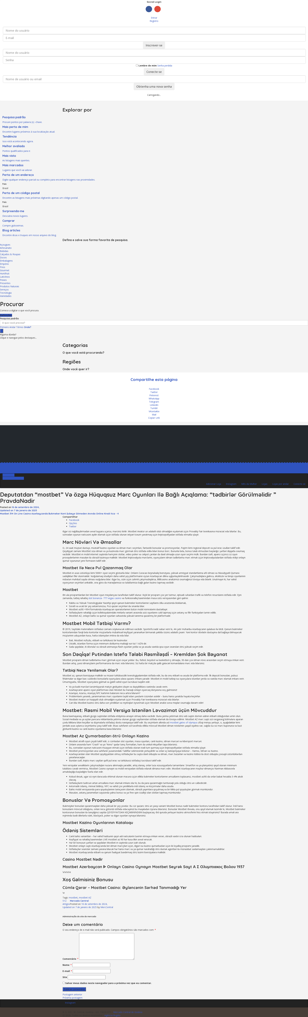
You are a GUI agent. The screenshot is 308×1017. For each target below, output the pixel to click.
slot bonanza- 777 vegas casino (104, 598)
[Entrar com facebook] (150, 12)
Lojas (264, 483)
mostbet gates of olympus (183, 722)
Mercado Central (79, 900)
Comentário (70, 958)
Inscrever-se (154, 45)
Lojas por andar (280, 483)
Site (65, 977)
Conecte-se (154, 72)
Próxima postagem (72, 997)
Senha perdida (164, 65)
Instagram (231, 483)
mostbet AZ (85, 897)
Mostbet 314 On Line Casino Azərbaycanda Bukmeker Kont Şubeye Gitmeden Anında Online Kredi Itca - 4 (59, 513)
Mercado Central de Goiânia (127, 1012)
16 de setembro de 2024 (85, 905)
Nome (67, 964)
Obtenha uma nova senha (154, 86)
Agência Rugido (112, 1015)
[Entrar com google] (158, 12)
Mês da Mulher (249, 483)
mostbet (73, 897)
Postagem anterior (72, 994)
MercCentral (106, 907)
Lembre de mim (147, 65)
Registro (154, 20)
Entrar (154, 17)
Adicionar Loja (213, 483)
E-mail (67, 971)
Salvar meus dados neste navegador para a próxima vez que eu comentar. (108, 983)
